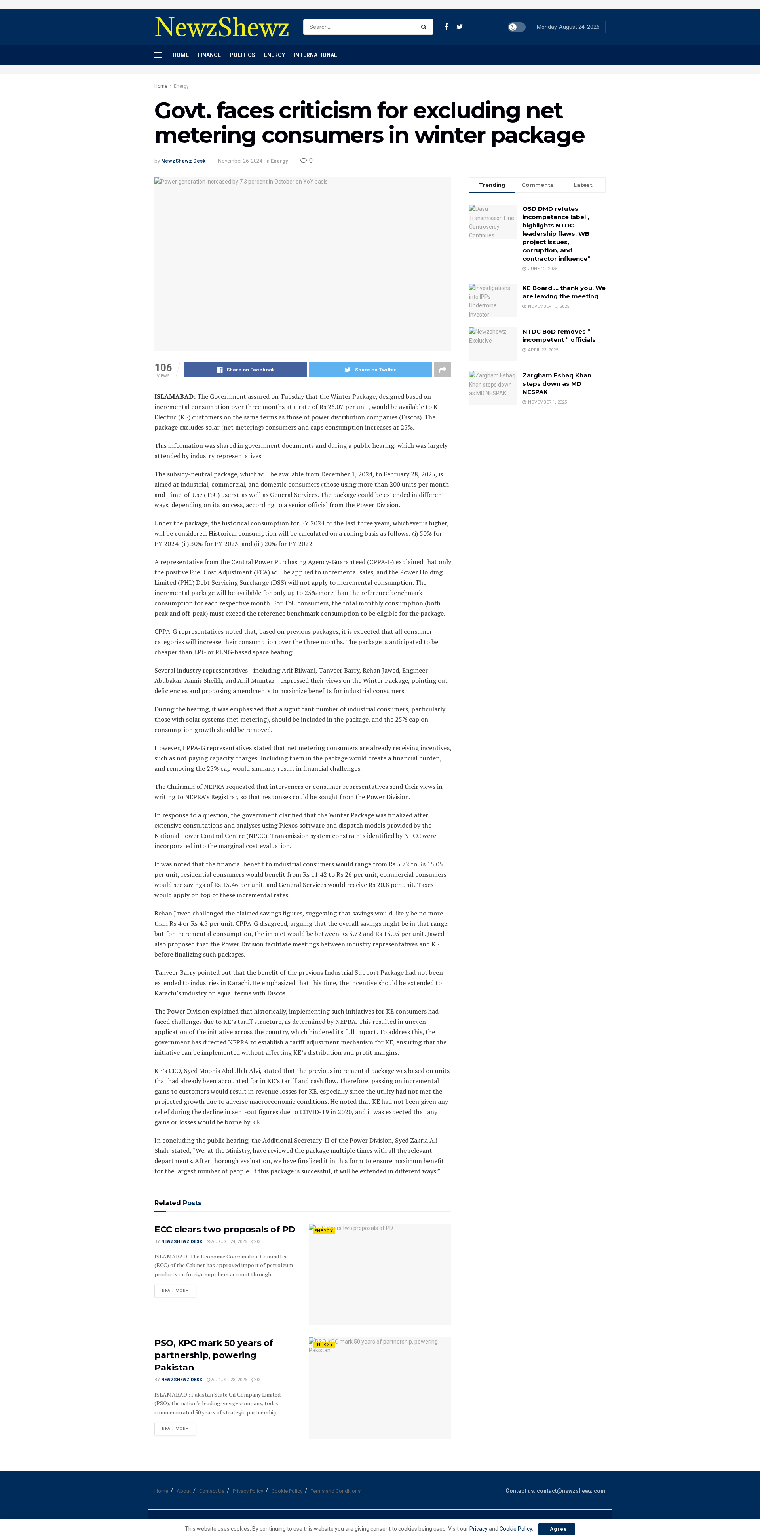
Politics (242, 55)
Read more (175, 1290)
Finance (209, 55)
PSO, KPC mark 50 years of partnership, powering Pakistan (213, 1355)
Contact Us (211, 1491)
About (184, 1491)
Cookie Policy (287, 1491)
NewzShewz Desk (183, 161)
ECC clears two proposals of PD (224, 1229)
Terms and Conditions (336, 1491)
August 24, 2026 (228, 1241)
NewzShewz (221, 27)
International (315, 55)
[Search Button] (425, 27)
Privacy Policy (248, 1491)
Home (181, 55)
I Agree (556, 1529)
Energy (274, 55)
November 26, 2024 (240, 161)
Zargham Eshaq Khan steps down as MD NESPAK (556, 383)
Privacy (479, 1529)
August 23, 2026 (228, 1379)
